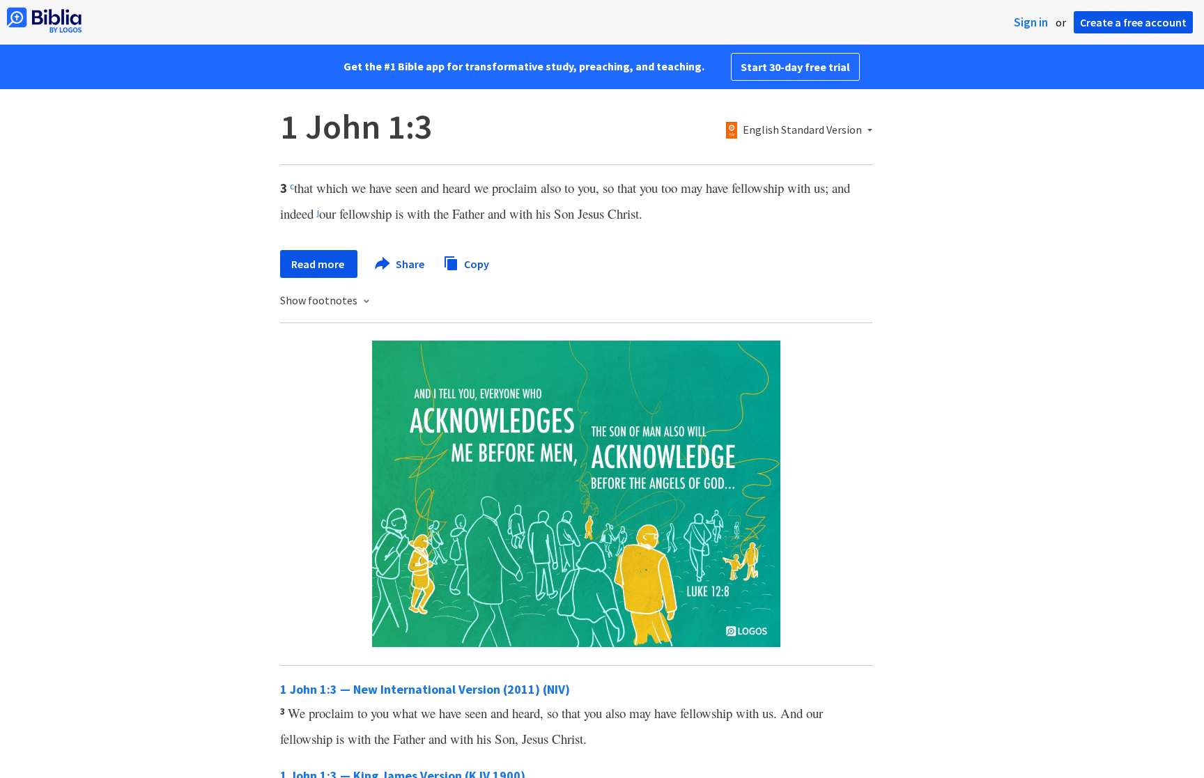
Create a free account (1133, 22)
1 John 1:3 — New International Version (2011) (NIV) (425, 689)
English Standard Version (802, 130)
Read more (318, 264)
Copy (475, 263)
